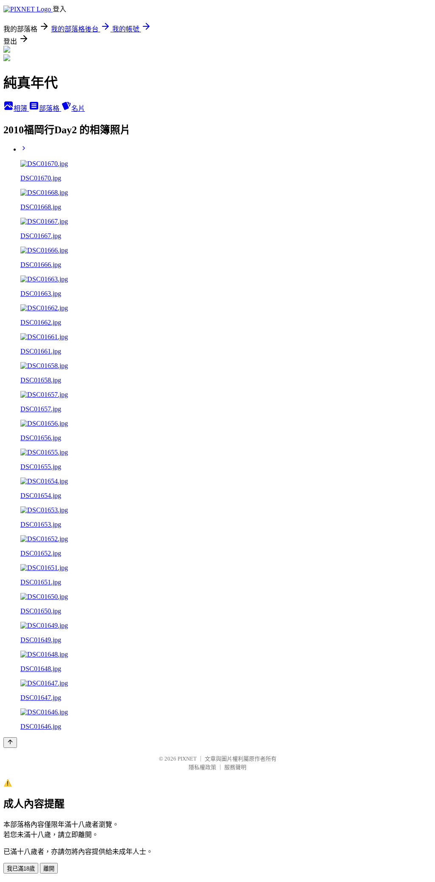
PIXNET (187, 759)
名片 (78, 108)
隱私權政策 (202, 767)
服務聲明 (235, 767)
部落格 (50, 108)
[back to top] (10, 742)
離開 (48, 868)
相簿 (21, 108)
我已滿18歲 (21, 868)
